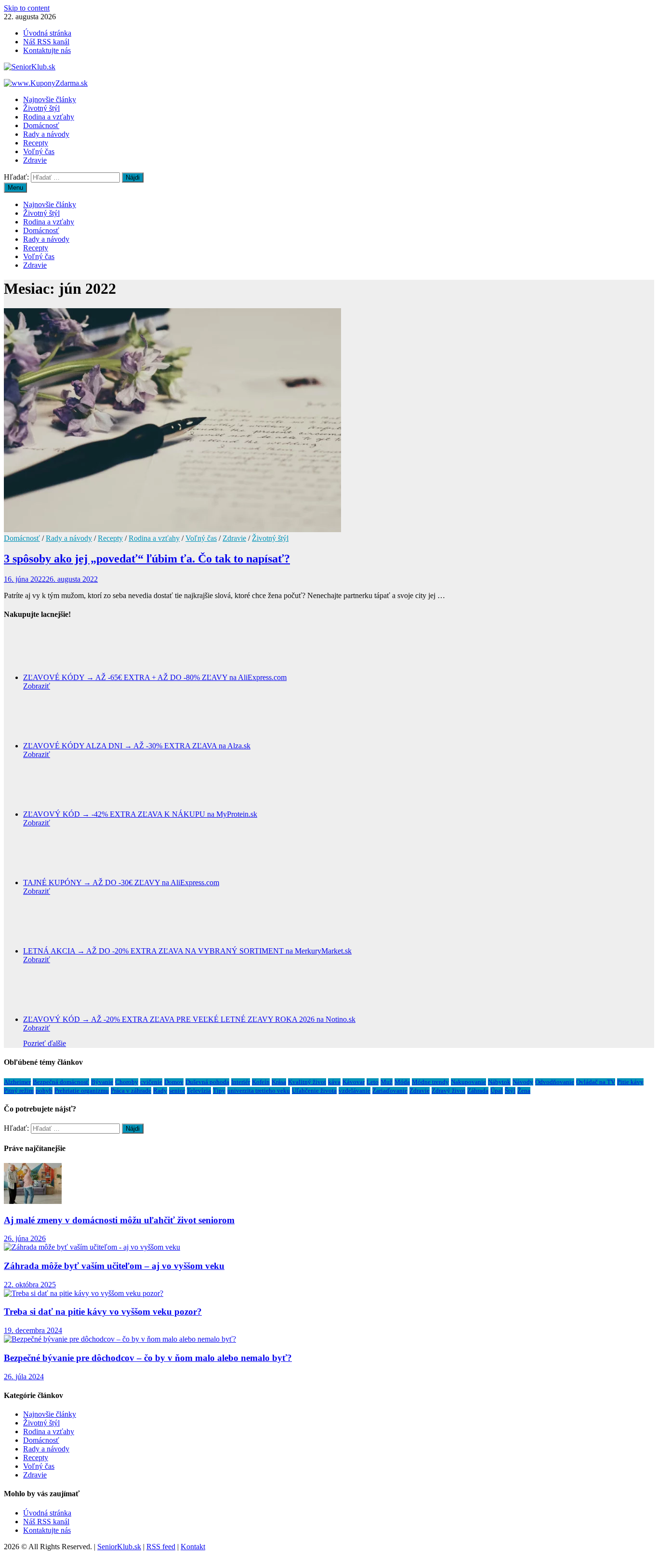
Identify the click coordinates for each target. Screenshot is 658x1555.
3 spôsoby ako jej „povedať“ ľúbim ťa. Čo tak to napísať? (147, 558)
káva (334, 1081)
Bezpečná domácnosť (61, 1081)
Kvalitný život (307, 1081)
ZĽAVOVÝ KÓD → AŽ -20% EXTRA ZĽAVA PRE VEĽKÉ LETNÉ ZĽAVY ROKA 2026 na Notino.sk (189, 1019)
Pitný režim (19, 1090)
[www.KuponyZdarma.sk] (46, 83)
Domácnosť (41, 125)
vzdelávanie (354, 1090)
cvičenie (151, 1081)
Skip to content (27, 8)
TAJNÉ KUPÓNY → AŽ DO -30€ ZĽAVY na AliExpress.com (121, 882)
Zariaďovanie (390, 1090)
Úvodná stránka (47, 33)
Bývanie (102, 1081)
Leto (373, 1081)
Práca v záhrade (131, 1090)
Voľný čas (38, 151)
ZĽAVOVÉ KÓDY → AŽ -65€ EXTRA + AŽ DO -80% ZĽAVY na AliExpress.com (155, 677)
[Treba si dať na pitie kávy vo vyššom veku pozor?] (83, 1293)
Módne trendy (430, 1081)
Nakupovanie (468, 1081)
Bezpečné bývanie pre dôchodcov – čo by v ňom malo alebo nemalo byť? (148, 1358)
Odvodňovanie (554, 1081)
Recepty (35, 143)
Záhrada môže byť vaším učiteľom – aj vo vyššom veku (114, 1266)
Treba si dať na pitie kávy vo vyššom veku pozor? (103, 1312)
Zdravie (35, 160)
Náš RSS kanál (46, 42)
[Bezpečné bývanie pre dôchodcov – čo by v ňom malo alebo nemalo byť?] (120, 1339)
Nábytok (499, 1081)
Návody (523, 1081)
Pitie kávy (630, 1081)
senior (177, 1090)
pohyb (44, 1090)
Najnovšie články (49, 99)
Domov (174, 1081)
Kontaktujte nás (47, 50)
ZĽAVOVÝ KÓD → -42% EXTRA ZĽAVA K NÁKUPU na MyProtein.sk (140, 814)
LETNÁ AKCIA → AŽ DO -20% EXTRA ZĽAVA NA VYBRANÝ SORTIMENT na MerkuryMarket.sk (187, 951)
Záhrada (477, 1090)
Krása (279, 1081)
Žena (523, 1090)
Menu (15, 187)
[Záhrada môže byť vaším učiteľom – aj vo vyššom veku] (92, 1247)
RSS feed (160, 1546)
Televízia (199, 1090)
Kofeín (261, 1081)
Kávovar (353, 1081)
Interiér (240, 1081)
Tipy (219, 1090)
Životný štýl (41, 108)
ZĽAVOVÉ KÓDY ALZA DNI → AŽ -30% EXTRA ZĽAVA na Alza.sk (136, 746)
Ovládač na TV (595, 1081)
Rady (160, 1090)
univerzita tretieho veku (258, 1090)
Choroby (126, 1081)
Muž (387, 1081)
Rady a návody (46, 134)
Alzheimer (17, 1081)
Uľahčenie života (314, 1090)
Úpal (496, 1090)
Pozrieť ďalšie (44, 1043)
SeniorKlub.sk (119, 1546)
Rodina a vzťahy (48, 117)
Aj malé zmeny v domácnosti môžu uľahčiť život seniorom (119, 1220)
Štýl (510, 1090)
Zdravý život (448, 1090)
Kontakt (193, 1546)
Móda (402, 1081)
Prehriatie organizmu (81, 1090)
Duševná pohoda (207, 1081)
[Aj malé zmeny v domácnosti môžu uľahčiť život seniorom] (33, 1201)
